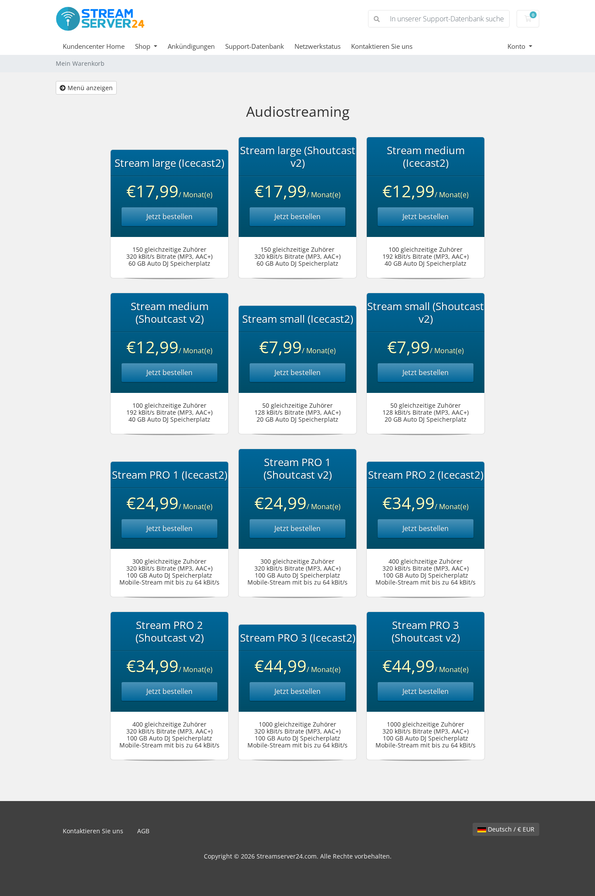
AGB (143, 831)
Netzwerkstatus (317, 46)
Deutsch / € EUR (510, 829)
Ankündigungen (191, 46)
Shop (143, 46)
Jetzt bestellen (169, 216)
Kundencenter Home (94, 46)
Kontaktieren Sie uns (381, 46)
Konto (517, 46)
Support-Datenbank (254, 46)
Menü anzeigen (89, 88)
